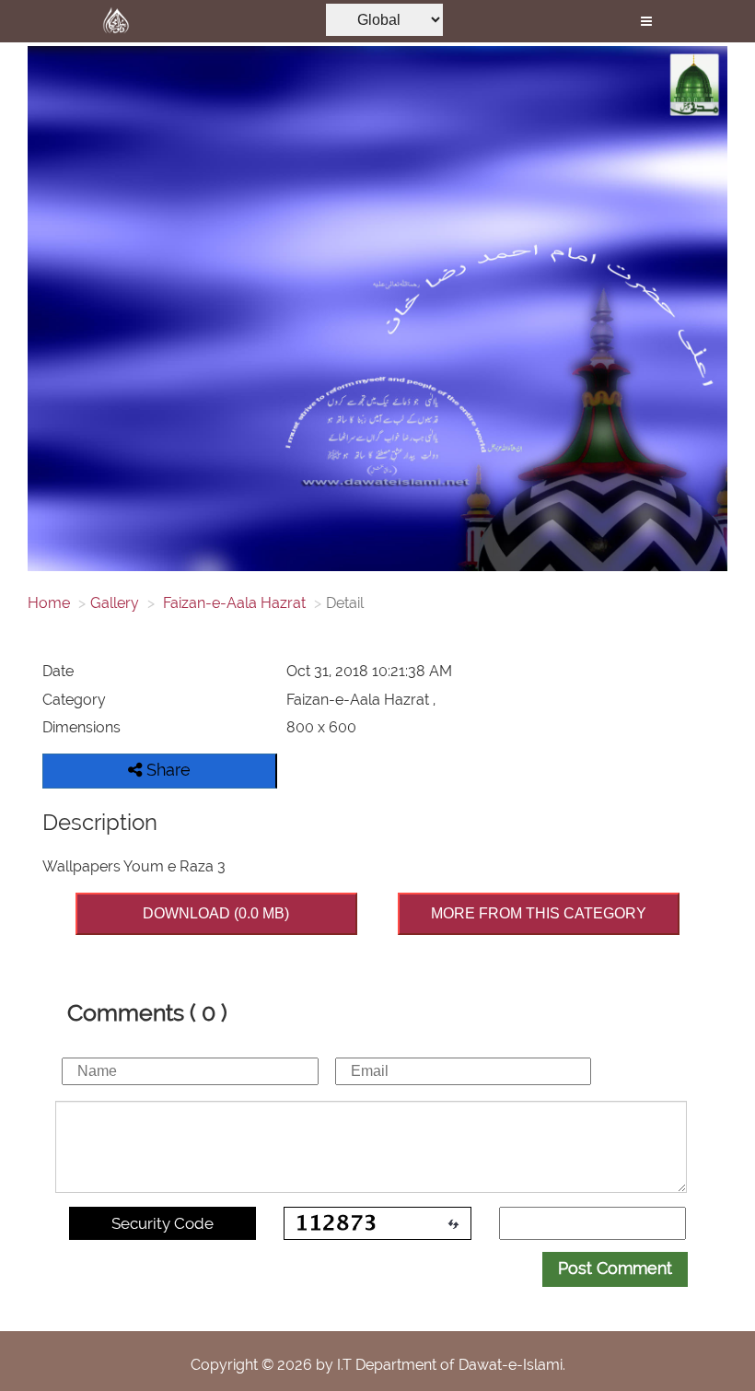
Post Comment (615, 1268)
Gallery (114, 603)
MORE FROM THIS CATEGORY (538, 913)
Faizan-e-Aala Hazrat (232, 603)
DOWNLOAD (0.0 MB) (216, 913)
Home (49, 603)
